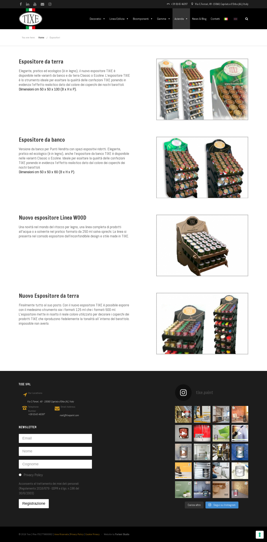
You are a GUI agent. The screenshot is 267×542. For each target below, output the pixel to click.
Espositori (55, 37)
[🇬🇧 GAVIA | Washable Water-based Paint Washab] (221, 489)
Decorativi (95, 19)
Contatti (215, 19)
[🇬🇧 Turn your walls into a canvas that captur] (221, 433)
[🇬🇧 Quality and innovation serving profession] (221, 452)
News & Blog (199, 19)
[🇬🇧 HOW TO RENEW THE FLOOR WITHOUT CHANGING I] (202, 414)
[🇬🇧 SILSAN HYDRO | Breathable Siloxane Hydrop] (183, 470)
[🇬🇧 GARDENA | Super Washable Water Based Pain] (183, 489)
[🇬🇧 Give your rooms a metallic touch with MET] (202, 470)
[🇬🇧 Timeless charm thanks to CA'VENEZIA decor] (240, 452)
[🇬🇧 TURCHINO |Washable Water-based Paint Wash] (202, 452)
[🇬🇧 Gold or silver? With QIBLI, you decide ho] (240, 489)
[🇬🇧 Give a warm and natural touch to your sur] (183, 433)
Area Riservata (61, 534)
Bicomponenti (141, 19)
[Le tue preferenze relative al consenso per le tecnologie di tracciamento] (260, 535)
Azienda (179, 19)
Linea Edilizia (117, 19)
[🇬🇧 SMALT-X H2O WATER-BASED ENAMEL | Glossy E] (240, 433)
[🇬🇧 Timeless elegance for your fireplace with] (221, 414)
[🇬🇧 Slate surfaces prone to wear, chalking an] (202, 489)
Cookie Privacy (92, 534)
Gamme (161, 19)
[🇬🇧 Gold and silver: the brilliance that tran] (183, 414)
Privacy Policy (76, 534)
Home (41, 37)
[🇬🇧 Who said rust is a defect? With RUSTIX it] (240, 414)
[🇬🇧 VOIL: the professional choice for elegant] (183, 452)
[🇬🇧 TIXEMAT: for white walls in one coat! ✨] (240, 470)
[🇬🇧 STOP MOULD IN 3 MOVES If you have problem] (221, 470)
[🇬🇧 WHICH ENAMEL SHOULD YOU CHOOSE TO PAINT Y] (202, 433)
